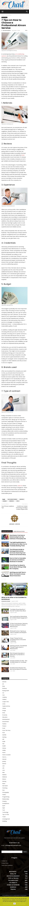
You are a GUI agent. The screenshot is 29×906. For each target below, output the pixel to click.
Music (3, 783)
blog (3, 686)
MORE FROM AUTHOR (19, 531)
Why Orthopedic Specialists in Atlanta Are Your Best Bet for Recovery (17, 655)
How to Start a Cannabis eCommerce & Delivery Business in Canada (18, 559)
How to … (4, 757)
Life (3, 768)
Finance (4, 726)
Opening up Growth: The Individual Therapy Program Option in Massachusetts (18, 647)
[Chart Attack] (14, 5)
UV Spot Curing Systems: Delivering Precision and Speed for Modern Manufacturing (18, 625)
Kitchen (4, 763)
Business (4, 688)
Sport (3, 805)
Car (3, 594)
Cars (3, 695)
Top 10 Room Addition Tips (7, 506)
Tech (3, 810)
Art (3, 684)
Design (4, 710)
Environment (5, 721)
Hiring (5, 501)
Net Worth (5, 785)
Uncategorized (6, 819)
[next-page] (5, 579)
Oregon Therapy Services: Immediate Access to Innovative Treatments (18, 640)
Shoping (4, 801)
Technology (5, 812)
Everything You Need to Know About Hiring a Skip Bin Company (18, 566)
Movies (4, 779)
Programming (5, 796)
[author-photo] (14, 522)
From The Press (6, 730)
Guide (3, 741)
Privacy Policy (4, 863)
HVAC (23, 155)
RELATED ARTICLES (7, 531)
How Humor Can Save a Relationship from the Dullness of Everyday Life (18, 537)
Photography (5, 792)
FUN (3, 732)
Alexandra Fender (5, 601)
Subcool (20, 485)
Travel (4, 816)
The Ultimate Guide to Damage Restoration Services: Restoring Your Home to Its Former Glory (18, 552)
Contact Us (4, 861)
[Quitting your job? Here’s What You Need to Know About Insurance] (5, 574)
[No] (27, 901)
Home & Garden (6, 754)
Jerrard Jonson (6, 30)
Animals (4, 681)
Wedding (4, 821)
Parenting (4, 788)
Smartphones (5, 803)
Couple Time (5, 701)
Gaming (4, 737)
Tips (18, 501)
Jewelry (4, 761)
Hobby (4, 750)
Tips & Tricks (8, 15)
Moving (4, 781)
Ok (14, 903)
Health (4, 746)
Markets (4, 774)
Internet (4, 759)
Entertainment (6, 719)
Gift (3, 739)
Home (2, 15)
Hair (3, 743)
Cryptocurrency (6, 706)
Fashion (4, 723)
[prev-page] (2, 579)
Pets (3, 790)
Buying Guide (5, 690)
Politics (4, 794)
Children (4, 699)
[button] (2, 12)
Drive (3, 712)
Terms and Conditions (7, 865)
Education (4, 717)
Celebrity (4, 697)
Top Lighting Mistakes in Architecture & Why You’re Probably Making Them (18, 544)
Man (3, 772)
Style (3, 808)
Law (3, 766)
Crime (3, 704)
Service (12, 501)
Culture (4, 708)
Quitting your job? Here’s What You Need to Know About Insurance (18, 574)
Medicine (4, 777)
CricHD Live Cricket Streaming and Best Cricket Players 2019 (22, 507)
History (4, 748)
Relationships (5, 799)
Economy (4, 715)
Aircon (22, 499)
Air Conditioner (12, 499)
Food (3, 728)
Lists (3, 770)
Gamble (4, 735)
